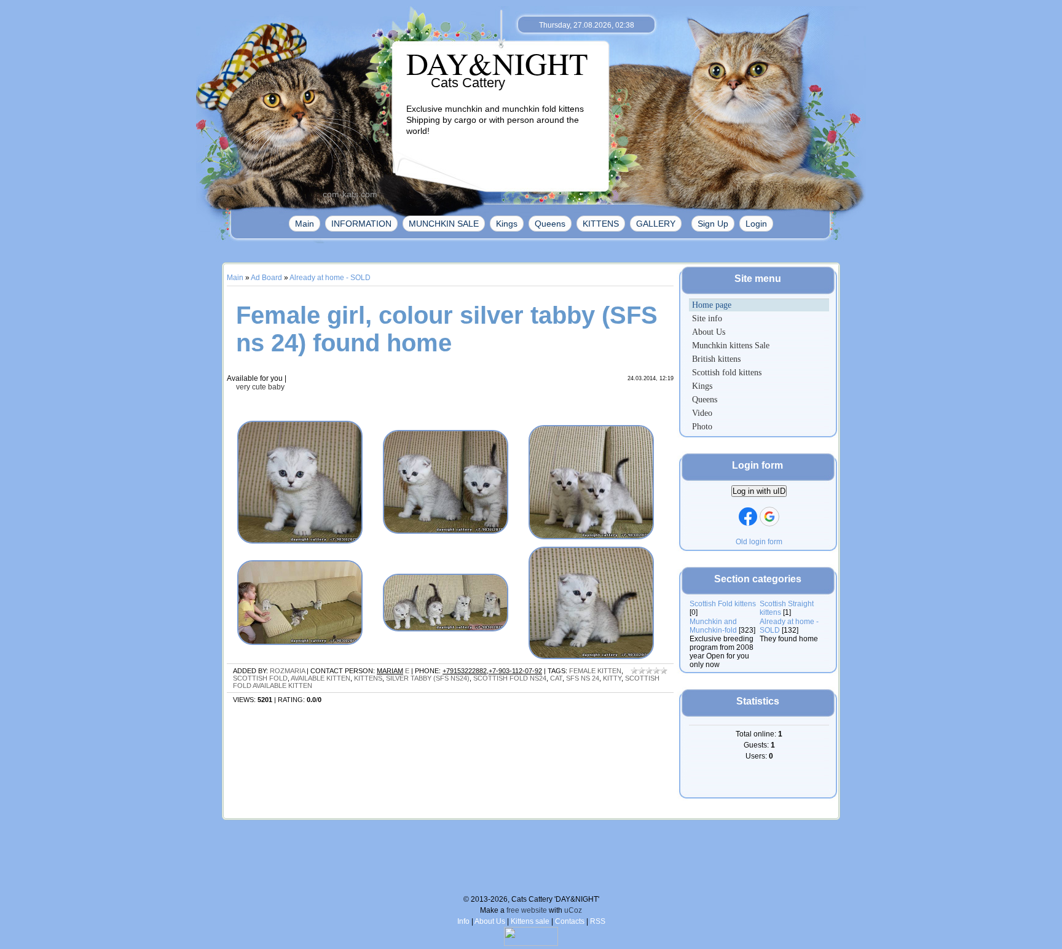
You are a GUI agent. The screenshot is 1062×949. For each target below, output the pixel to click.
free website (526, 910)
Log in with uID (759, 491)
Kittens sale (530, 921)
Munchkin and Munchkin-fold (713, 626)
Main (304, 223)
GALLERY (655, 223)
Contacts (569, 921)
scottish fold (260, 678)
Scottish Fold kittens (723, 603)
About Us (489, 921)
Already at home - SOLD (330, 277)
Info (463, 921)
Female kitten (595, 670)
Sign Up (713, 223)
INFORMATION (361, 223)
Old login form (759, 541)
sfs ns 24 (582, 678)
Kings (506, 223)
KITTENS (601, 223)
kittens (368, 678)
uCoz (573, 910)
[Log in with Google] (769, 516)
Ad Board (266, 277)
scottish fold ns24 (509, 678)
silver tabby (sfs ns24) (428, 678)
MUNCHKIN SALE (444, 223)
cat (556, 678)
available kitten (320, 678)
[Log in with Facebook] (748, 516)
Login (756, 223)
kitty (612, 678)
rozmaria (287, 670)
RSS (597, 921)
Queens (550, 223)
